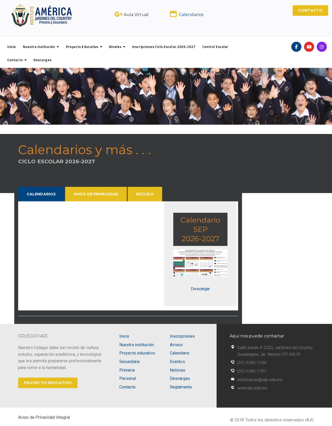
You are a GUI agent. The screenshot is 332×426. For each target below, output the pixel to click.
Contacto (15, 59)
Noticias (177, 370)
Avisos (176, 344)
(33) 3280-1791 (251, 371)
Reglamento (181, 387)
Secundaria (129, 361)
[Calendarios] (173, 13)
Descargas (42, 59)
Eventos (177, 361)
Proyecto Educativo (82, 46)
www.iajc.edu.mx (252, 388)
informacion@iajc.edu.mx (259, 379)
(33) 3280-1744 (251, 362)
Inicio (11, 46)
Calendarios (191, 14)
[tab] (41, 194)
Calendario (179, 353)
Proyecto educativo (137, 353)
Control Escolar (215, 46)
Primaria (127, 370)
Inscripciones (182, 336)
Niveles (115, 46)
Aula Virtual (136, 14)
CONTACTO (310, 10)
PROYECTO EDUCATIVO (48, 382)
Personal (127, 378)
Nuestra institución (39, 46)
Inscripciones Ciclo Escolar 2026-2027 (164, 46)
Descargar (200, 288)
